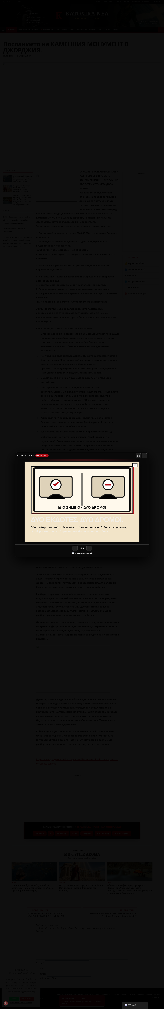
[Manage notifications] (6, 1003)
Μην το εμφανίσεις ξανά (83, 553)
